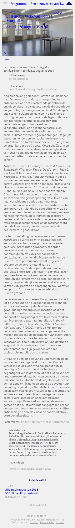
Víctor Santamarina (56, 421)
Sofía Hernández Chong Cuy (24, 89)
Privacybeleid (47, 522)
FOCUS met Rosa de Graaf (21, 493)
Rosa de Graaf (49, 89)
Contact (60, 522)
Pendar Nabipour (30, 421)
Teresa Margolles (18, 78)
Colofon (34, 522)
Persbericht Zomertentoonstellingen (30, 469)
